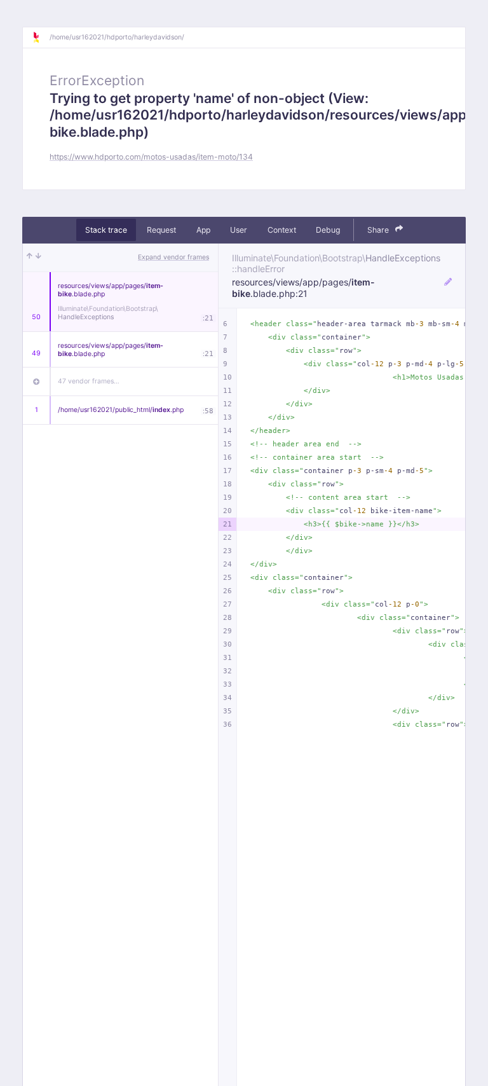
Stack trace (106, 230)
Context (282, 230)
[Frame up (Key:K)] (29, 257)
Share (379, 230)
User (238, 230)
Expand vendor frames (173, 257)
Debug (328, 230)
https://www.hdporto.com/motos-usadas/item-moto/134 (151, 157)
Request (161, 230)
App (203, 230)
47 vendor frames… (88, 381)
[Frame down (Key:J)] (38, 257)
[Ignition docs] (41, 37)
